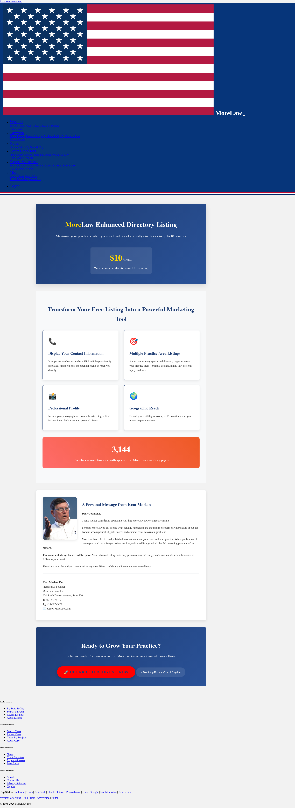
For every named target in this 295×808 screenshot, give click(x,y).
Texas (29, 792)
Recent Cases (32, 125)
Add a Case (16, 128)
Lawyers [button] (17, 132)
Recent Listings (34, 136)
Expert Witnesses (16, 760)
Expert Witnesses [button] (24, 161)
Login (14, 186)
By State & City (52, 136)
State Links (31, 176)
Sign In (11, 786)
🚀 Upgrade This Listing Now (96, 672)
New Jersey (124, 792)
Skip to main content (11, 1)
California (19, 792)
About (10, 777)
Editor (54, 797)
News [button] (14, 143)
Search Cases (17, 125)
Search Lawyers (15, 711)
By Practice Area (70, 136)
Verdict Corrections (10, 797)
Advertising (43, 797)
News (10, 754)
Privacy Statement (16, 783)
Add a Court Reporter (21, 157)
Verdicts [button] (16, 122)
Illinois (60, 792)
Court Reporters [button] (23, 151)
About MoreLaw (19, 179)
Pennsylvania (73, 792)
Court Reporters (15, 757)
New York (40, 792)
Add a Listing (14, 717)
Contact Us (35, 179)
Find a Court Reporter (21, 154)
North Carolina (108, 792)
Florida (51, 792)
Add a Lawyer (17, 139)
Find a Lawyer (17, 136)
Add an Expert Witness (22, 168)
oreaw (228, 113)
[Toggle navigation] (244, 115)
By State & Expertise (64, 165)
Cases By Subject (49, 125)
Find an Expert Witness (22, 165)
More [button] (14, 172)
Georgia (94, 792)
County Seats (17, 176)
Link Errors (29, 797)
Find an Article (18, 147)
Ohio (85, 792)
